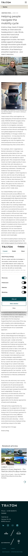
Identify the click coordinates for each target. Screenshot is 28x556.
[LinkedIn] (3, 525)
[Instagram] (8, 525)
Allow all (14, 299)
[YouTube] (13, 525)
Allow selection (14, 303)
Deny (14, 308)
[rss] (17, 525)
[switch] (24, 282)
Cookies (4, 548)
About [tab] (23, 251)
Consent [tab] (5, 251)
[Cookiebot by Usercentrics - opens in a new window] (19, 247)
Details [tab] (14, 251)
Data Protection (6, 551)
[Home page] (6, 2)
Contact (3, 513)
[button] (12, 491)
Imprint (13, 548)
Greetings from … (6, 13)
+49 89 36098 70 (11, 511)
